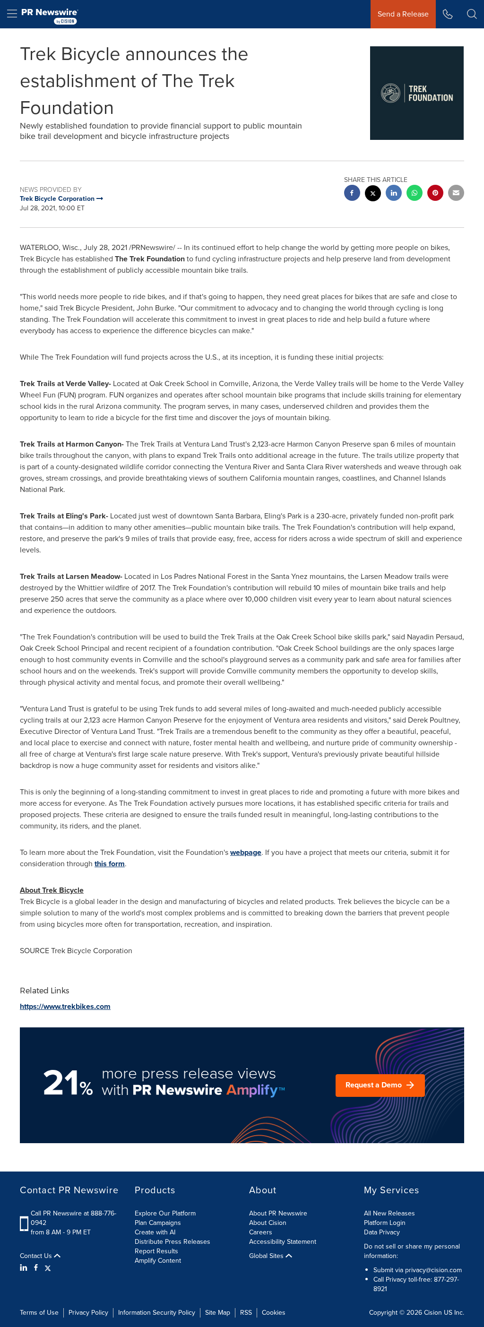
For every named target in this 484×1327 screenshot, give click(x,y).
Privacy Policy (88, 1313)
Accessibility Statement (282, 1242)
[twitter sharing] (373, 194)
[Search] (472, 14)
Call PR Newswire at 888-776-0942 (73, 1218)
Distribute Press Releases (172, 1242)
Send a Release (403, 14)
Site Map (217, 1313)
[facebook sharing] (352, 194)
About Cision (267, 1223)
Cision (433, 1313)
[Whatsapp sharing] (414, 194)
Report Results (156, 1251)
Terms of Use (39, 1313)
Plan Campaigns (158, 1223)
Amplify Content (158, 1261)
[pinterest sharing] (435, 194)
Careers (260, 1232)
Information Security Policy (156, 1313)
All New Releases (389, 1213)
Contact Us (37, 1256)
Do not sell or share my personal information (412, 1251)
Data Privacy (382, 1232)
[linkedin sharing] (394, 194)
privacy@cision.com (433, 1270)
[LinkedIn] (25, 1268)
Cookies (273, 1313)
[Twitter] (47, 1268)
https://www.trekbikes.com (65, 1006)
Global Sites (267, 1256)
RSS (246, 1313)
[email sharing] (456, 194)
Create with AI (155, 1232)
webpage (245, 852)
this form (110, 863)
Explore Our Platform (165, 1213)
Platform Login (385, 1223)
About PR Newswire (278, 1213)
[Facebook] (36, 1268)
